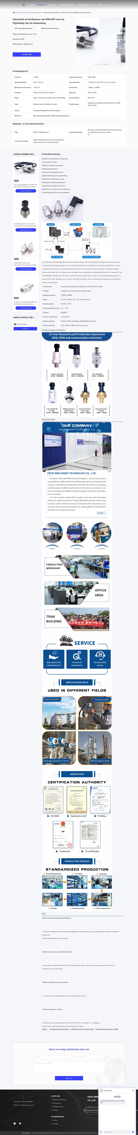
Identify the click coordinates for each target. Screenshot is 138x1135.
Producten (41, 5)
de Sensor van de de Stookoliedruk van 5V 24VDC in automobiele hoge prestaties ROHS (25, 304)
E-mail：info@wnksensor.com (24, 1105)
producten (22, 12)
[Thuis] (20, 4)
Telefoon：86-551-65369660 (24, 1101)
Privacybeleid (26, 1133)
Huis (32, 5)
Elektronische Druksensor (34, 12)
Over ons (52, 5)
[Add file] (101, 1132)
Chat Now (25, 54)
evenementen (84, 5)
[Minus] (133, 1091)
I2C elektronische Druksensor (59, 1029)
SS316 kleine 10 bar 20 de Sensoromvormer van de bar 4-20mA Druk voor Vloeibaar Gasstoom (25, 265)
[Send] (133, 1132)
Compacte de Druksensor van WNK (107, 1029)
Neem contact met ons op (67, 6)
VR (94, 5)
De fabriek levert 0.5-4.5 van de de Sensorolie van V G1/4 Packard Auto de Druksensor (26, 226)
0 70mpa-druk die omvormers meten (82, 1029)
